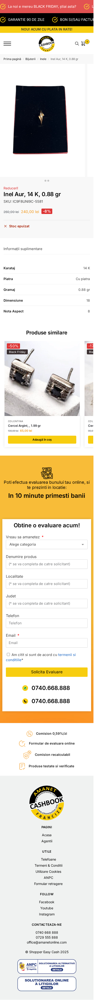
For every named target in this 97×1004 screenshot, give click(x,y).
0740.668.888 (51, 688)
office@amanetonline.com (47, 942)
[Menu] (11, 43)
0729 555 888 (47, 937)
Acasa (47, 835)
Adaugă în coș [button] (42, 439)
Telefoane (48, 859)
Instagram (47, 914)
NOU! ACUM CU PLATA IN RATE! (47, 29)
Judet (11, 596)
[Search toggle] (77, 43)
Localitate (14, 576)
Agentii (46, 841)
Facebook (46, 902)
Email (11, 635)
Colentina (15, 421)
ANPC (48, 878)
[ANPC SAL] (46, 966)
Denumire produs (21, 556)
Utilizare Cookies (48, 871)
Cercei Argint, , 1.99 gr (24, 425)
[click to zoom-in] (42, 120)
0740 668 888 (47, 932)
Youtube (46, 908)
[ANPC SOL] (46, 984)
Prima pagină (12, 59)
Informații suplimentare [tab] (23, 249)
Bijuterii (30, 59)
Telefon (12, 615)
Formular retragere (48, 884)
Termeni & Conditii (48, 865)
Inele (43, 59)
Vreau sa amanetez (23, 537)
